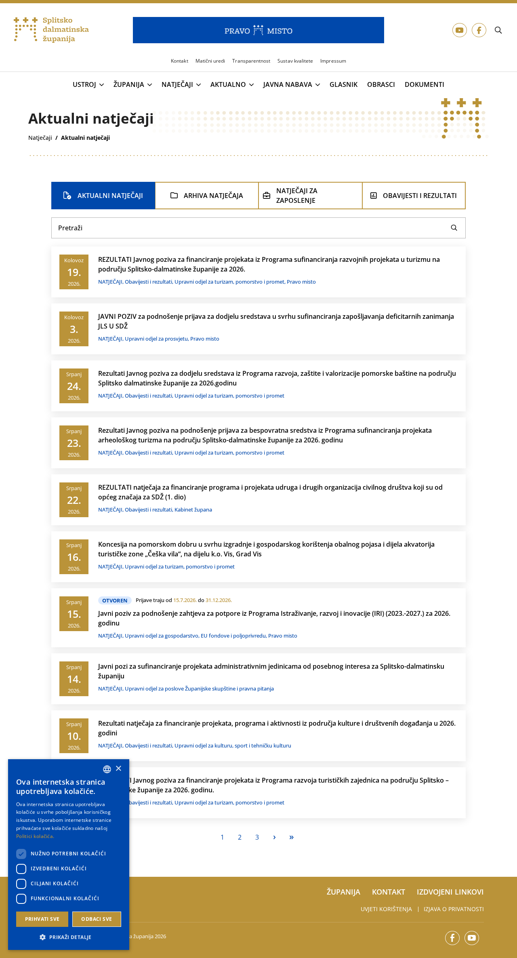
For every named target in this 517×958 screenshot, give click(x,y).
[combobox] (107, 769)
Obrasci (381, 84)
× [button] (118, 769)
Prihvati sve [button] (42, 919)
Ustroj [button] (84, 85)
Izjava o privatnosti (454, 909)
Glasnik (343, 84)
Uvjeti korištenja (386, 909)
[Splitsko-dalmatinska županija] (51, 30)
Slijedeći (274, 837)
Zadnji (292, 837)
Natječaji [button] (177, 85)
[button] (68, 937)
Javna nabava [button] (287, 85)
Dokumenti (424, 84)
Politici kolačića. (35, 836)
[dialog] (68, 854)
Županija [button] (128, 85)
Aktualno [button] (228, 85)
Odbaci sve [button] (96, 919)
